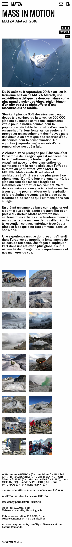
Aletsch (65, 28)
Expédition (64, 32)
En (68, 4)
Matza (16, 4)
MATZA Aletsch (43, 95)
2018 (67, 36)
